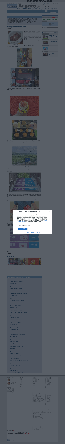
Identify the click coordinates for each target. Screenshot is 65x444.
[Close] (50, 212)
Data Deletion (27, 232)
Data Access (32, 232)
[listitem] (32, 225)
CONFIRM (23, 228)
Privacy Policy (38, 232)
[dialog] (32, 222)
